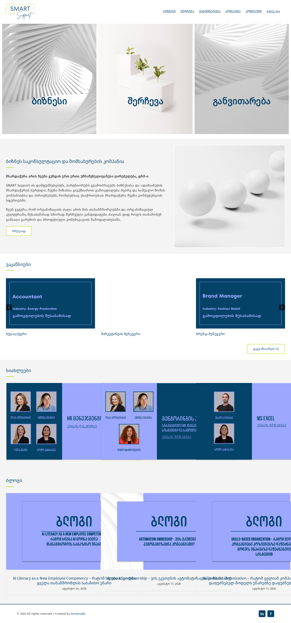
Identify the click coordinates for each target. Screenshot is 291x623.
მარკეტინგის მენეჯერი (120, 334)
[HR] (145, 25)
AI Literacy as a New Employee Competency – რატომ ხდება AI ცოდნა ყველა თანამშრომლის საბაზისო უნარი (74, 580)
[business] (49, 25)
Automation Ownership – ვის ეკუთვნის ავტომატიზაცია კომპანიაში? (169, 578)
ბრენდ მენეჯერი (210, 334)
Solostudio (78, 613)
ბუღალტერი (16, 334)
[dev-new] (242, 25)
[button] (9, 307)
